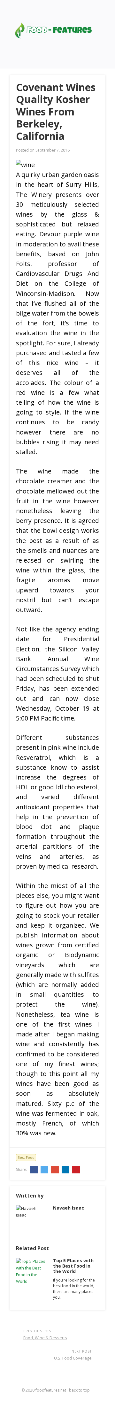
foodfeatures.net (50, 1390)
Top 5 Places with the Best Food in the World (73, 1265)
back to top (80, 1390)
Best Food (26, 1157)
